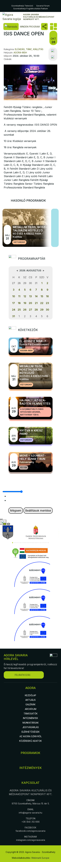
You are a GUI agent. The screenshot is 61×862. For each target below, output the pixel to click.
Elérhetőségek (31, 731)
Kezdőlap (30, 695)
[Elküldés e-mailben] (53, 57)
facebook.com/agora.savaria (30, 830)
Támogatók (31, 713)
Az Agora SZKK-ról (31, 736)
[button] (12, 542)
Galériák (30, 704)
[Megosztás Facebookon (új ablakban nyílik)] (53, 50)
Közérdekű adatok (30, 741)
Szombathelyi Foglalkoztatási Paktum (30, 8)
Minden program (30, 26)
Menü (53, 26)
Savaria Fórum (43, 6)
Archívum (30, 709)
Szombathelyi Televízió (22, 6)
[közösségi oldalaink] (44, 26)
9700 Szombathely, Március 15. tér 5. (30, 803)
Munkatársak (31, 722)
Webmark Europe (40, 858)
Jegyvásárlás (30, 727)
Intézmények (30, 718)
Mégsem (15, 510)
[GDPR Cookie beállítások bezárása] (1, 519)
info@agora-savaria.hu (30, 812)
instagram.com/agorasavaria (30, 840)
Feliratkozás (22, 675)
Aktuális (30, 700)
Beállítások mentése (38, 510)
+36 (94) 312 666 (31, 821)
